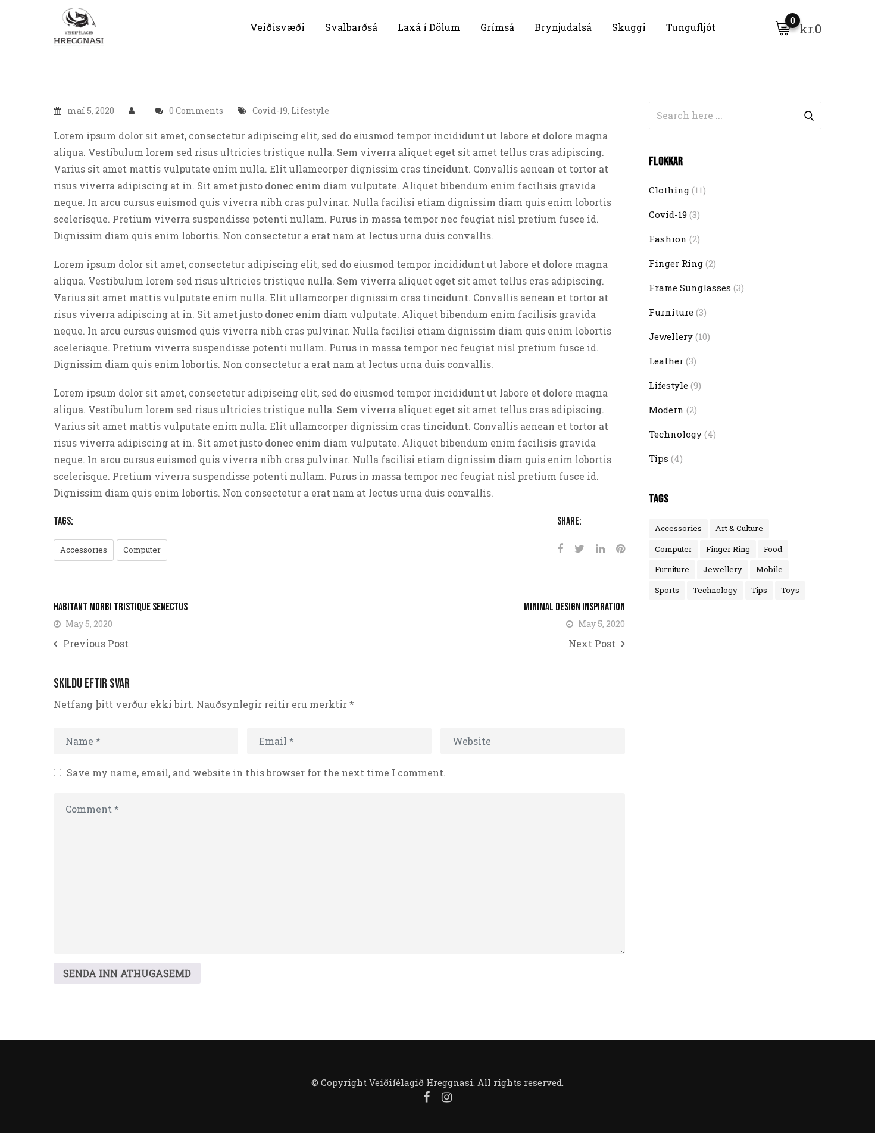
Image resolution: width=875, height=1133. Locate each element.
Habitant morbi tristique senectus (121, 607)
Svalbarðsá (351, 27)
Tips (658, 458)
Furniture (671, 312)
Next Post (591, 643)
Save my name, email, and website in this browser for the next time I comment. (256, 772)
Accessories (83, 549)
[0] (782, 27)
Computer (142, 549)
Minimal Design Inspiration (574, 607)
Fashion (668, 239)
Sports (667, 590)
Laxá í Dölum (429, 27)
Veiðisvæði (277, 27)
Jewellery (671, 336)
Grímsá (497, 27)
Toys (790, 590)
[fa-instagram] (447, 1096)
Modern (666, 410)
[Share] (560, 548)
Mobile (769, 569)
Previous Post (96, 643)
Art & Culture (739, 528)
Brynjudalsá (563, 27)
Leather (666, 361)
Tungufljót (690, 27)
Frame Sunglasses (690, 288)
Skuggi (629, 27)
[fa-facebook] (426, 1096)
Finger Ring (676, 263)
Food (773, 549)
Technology (675, 434)
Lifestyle (310, 110)
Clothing (669, 190)
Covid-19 (270, 110)
